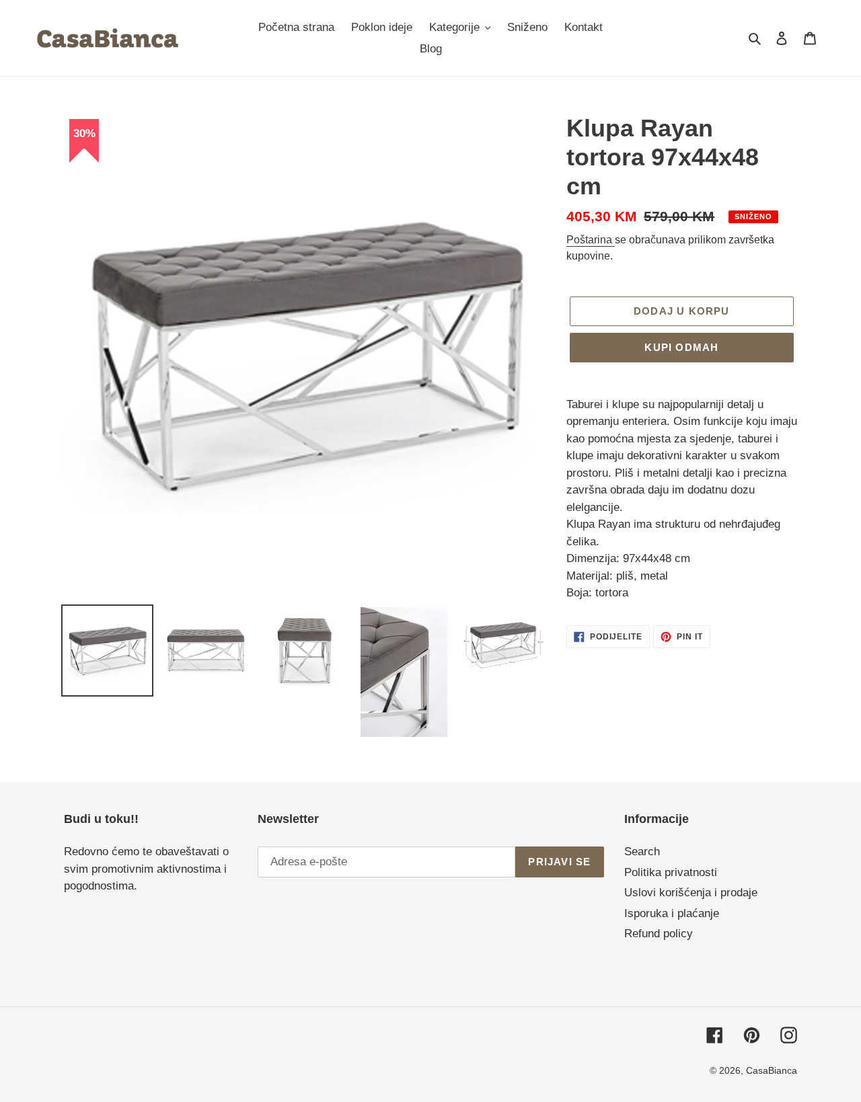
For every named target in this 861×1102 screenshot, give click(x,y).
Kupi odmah (681, 347)
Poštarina (590, 239)
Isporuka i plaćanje (671, 913)
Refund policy (658, 933)
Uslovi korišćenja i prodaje (690, 892)
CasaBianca (771, 1070)
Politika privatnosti (670, 872)
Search (642, 851)
